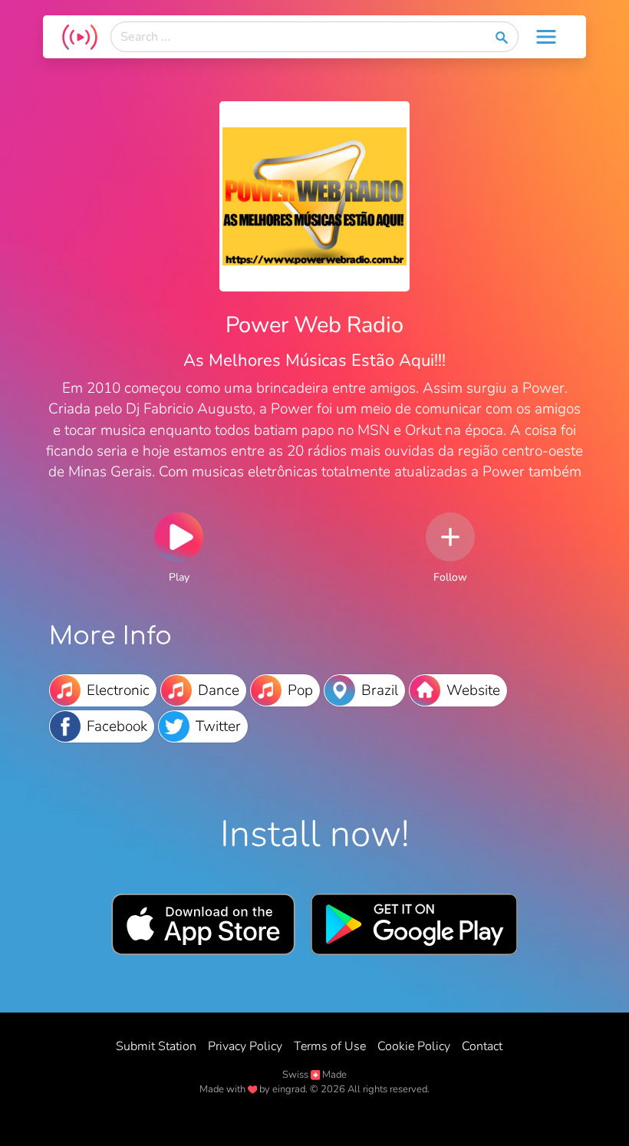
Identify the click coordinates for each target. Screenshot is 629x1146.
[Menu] (546, 36)
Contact (482, 1046)
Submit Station (156, 1046)
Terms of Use (330, 1046)
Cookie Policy (413, 1046)
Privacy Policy (245, 1046)
